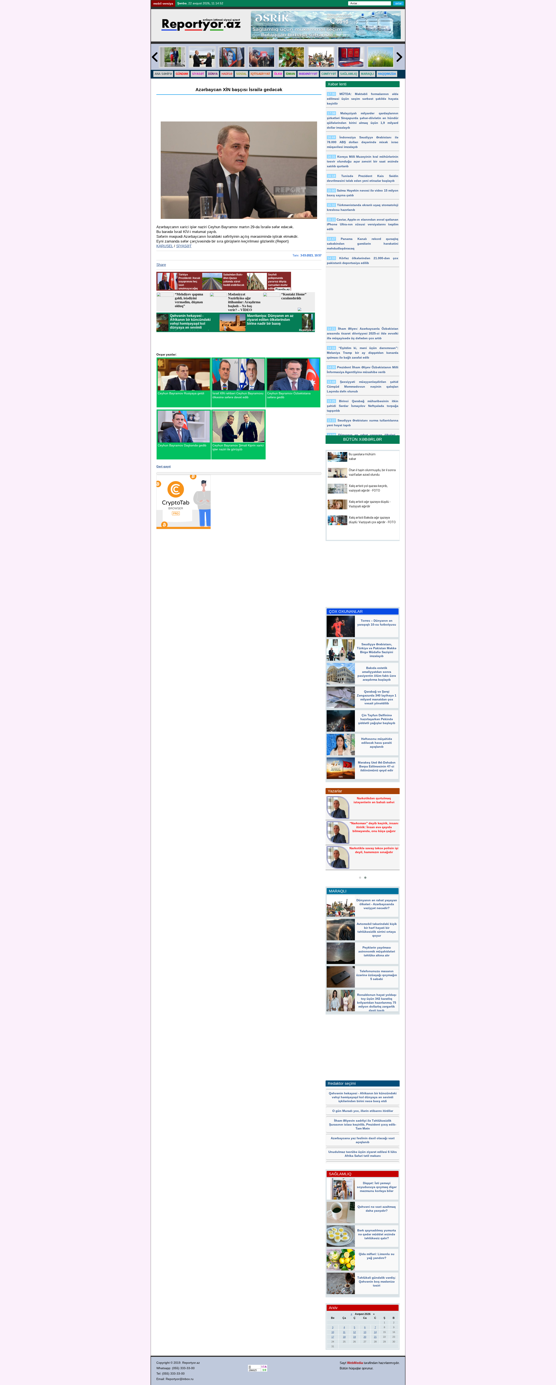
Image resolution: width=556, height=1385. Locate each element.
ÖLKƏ (278, 73)
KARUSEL (164, 246)
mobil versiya (163, 3)
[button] (360, 877)
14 (375, 1332)
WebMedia (355, 1363)
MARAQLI (367, 73)
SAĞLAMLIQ (348, 73)
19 (354, 1337)
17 (332, 1337)
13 (365, 1332)
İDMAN (290, 73)
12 (354, 1332)
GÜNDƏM (182, 73)
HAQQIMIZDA (387, 73)
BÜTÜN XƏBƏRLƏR (362, 439)
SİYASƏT (198, 73)
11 (344, 1332)
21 (375, 1337)
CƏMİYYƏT (328, 73)
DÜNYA (213, 73)
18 (344, 1337)
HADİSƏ (227, 73)
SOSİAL (241, 73)
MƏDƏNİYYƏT (308, 73)
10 (332, 1332)
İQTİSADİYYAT (260, 73)
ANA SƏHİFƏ (163, 73)
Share (161, 265)
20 (365, 1337)
